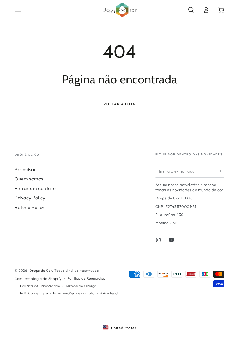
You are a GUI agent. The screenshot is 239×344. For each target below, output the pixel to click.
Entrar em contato (35, 188)
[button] (190, 9)
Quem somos (29, 179)
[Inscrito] (221, 170)
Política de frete (34, 293)
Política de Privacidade (40, 286)
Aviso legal (109, 293)
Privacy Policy (30, 198)
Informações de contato (73, 293)
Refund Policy (30, 207)
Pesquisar (25, 169)
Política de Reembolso (86, 278)
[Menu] (17, 9)
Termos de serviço (80, 286)
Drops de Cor (40, 270)
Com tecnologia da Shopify (38, 278)
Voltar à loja (119, 104)
